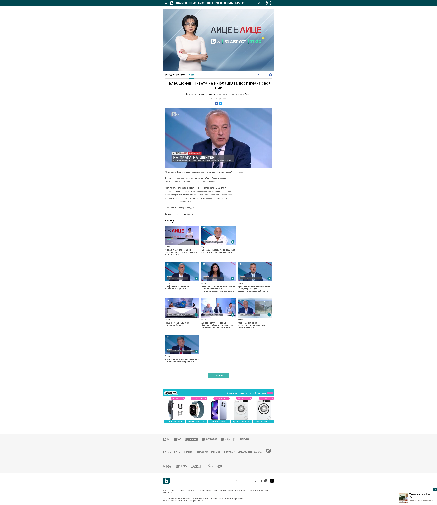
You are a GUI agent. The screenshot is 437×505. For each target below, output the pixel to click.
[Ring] (246, 439)
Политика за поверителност (208, 490)
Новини (209, 3)
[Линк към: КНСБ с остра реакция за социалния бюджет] (182, 315)
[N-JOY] (169, 466)
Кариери (182, 490)
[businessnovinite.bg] (204, 452)
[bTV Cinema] (193, 439)
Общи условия (167, 492)
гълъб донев (188, 214)
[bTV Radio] (183, 466)
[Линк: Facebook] (260, 481)
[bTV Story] (230, 439)
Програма (228, 3)
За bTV (237, 3)
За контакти (192, 490)
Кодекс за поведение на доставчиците (232, 490)
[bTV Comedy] (179, 439)
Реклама (173, 490)
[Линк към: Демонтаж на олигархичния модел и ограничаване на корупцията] (182, 352)
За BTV (165, 490)
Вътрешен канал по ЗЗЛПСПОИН (258, 490)
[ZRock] (222, 466)
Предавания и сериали (186, 3)
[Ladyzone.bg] (230, 452)
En (243, 3)
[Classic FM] (211, 466)
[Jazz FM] (198, 466)
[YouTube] (270, 481)
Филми (201, 3)
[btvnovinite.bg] (185, 452)
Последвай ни (262, 75)
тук (270, 393)
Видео (191, 75)
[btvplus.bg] (168, 452)
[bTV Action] (211, 439)
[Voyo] (217, 452)
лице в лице (176, 214)
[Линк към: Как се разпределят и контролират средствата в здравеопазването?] (218, 243)
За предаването (172, 75)
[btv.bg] (168, 439)
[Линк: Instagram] (264, 480)
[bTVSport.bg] (245, 452)
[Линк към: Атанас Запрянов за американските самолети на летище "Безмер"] (255, 315)
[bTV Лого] (166, 481)
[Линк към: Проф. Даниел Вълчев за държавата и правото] (182, 279)
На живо (218, 3)
